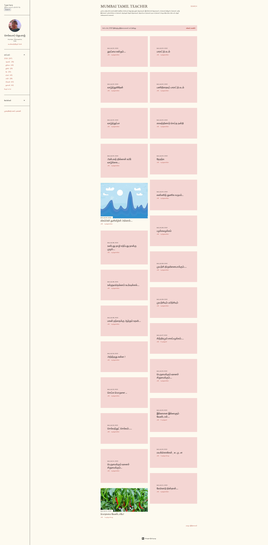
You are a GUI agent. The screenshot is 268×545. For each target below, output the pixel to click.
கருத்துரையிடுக (115, 55)
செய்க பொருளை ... (117, 392)
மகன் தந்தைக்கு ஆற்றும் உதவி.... (124, 320)
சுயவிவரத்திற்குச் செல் (15, 44)
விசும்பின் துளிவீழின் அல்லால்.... (117, 220)
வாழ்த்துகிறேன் (115, 87)
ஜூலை (9, 65)
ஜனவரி (9, 85)
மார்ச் (9, 78)
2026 (8, 58)
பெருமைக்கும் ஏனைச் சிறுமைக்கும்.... (168, 376)
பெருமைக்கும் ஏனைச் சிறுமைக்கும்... (118, 466)
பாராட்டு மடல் (163, 51)
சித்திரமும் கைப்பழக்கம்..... (170, 338)
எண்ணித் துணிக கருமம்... (170, 195)
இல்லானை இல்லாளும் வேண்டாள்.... (168, 415)
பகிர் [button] (108, 55)
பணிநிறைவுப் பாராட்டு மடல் (170, 87)
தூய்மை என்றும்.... (116, 51)
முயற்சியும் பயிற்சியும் (167, 302)
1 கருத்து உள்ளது (164, 456)
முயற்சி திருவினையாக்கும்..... (172, 266)
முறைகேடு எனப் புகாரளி (12, 111)
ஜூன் (9, 68)
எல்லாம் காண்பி (190, 28)
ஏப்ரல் (9, 75)
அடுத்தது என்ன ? (116, 356)
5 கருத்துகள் (163, 341)
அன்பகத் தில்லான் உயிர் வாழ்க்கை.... (119, 160)
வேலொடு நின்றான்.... (167, 488)
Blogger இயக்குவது (150, 538)
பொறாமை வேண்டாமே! (112, 514)
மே (8, 72)
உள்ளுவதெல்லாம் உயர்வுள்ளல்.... (123, 285)
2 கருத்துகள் (163, 420)
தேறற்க (160, 159)
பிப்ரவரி (9, 82)
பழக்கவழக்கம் (164, 230)
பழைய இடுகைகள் (191, 526)
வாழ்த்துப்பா (113, 123)
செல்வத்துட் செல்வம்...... (119, 428)
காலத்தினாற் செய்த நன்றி (170, 123)
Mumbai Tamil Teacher (124, 6)
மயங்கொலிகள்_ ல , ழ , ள (169, 452)
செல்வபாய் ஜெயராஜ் (14, 35)
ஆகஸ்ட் (9, 62)
